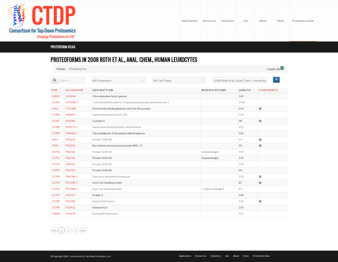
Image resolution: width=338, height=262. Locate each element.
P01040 (70, 120)
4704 (55, 145)
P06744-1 (72, 176)
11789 (56, 133)
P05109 (70, 139)
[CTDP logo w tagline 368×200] (43, 20)
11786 (56, 114)
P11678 (70, 213)
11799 (56, 207)
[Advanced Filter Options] (276, 80)
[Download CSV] (282, 69)
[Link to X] (322, 21)
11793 (56, 170)
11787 (56, 120)
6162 (55, 108)
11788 (56, 127)
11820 (56, 96)
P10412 (70, 207)
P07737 (70, 195)
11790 (56, 151)
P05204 (70, 145)
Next (83, 230)
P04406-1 (72, 133)
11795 (56, 182)
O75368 (71, 108)
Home (61, 69)
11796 (56, 188)
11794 (56, 176)
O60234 (71, 96)
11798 (56, 201)
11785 (56, 102)
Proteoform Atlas (63, 46)
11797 (56, 195)
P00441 (70, 114)
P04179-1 (72, 127)
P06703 (70, 170)
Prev (54, 230)
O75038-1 (72, 102)
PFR (55, 90)
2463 (55, 139)
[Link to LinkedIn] (328, 21)
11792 (56, 164)
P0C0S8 (70, 201)
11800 (56, 213)
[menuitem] (189, 20)
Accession (74, 90)
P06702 (70, 151)
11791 (56, 158)
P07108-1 (72, 182)
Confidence (268, 90)
